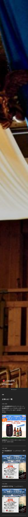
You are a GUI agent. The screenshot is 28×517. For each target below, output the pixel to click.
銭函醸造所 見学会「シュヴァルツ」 (13, 486)
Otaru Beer (7, 384)
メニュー (15, 389)
